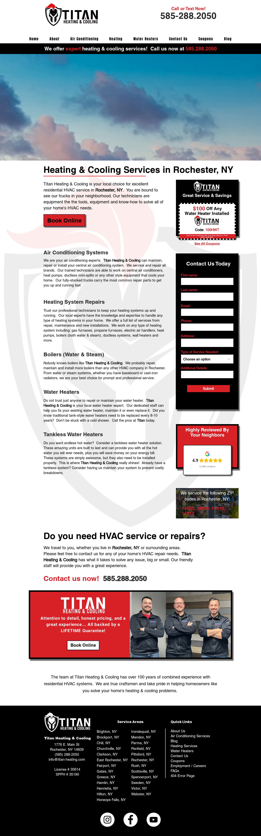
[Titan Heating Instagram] (107, 820)
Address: (187, 336)
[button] (64, 220)
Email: (185, 306)
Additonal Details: (194, 368)
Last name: (189, 290)
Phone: (186, 321)
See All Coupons (207, 243)
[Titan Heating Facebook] (130, 820)
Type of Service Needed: (200, 352)
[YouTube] (153, 820)
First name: (189, 275)
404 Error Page (183, 776)
